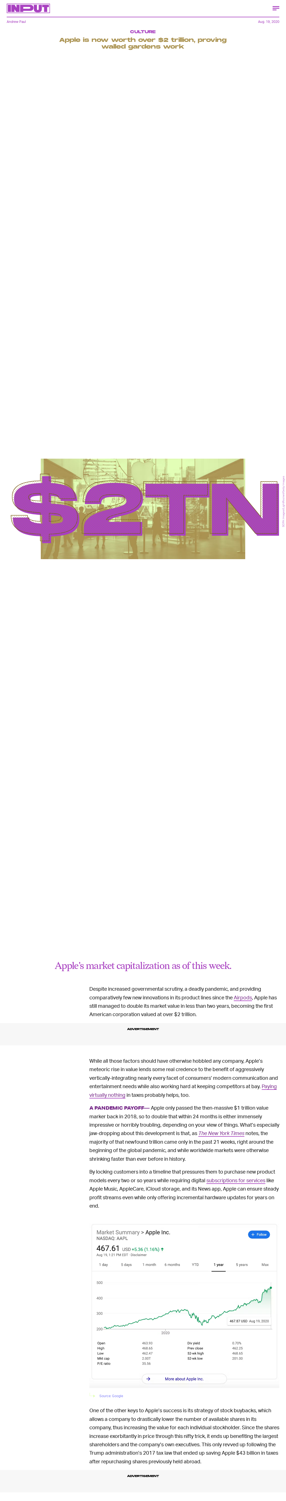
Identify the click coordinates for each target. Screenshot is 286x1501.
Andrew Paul (16, 22)
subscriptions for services (235, 1180)
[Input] (28, 8)
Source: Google (111, 1396)
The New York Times (221, 1133)
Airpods (243, 997)
